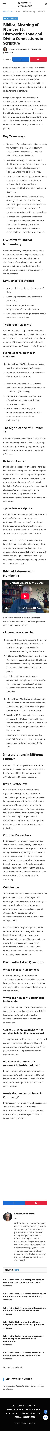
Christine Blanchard (18, 49)
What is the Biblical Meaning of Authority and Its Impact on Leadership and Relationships (23, 1338)
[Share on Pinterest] (38, 59)
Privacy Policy (33, 1409)
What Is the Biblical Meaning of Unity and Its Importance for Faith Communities (23, 1354)
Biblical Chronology (27, 1423)
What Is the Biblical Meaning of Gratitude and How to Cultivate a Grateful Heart (23, 1280)
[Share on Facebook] (20, 59)
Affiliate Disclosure (25, 1417)
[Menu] (4, 4)
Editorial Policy (15, 1409)
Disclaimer (11, 1413)
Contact (31, 1406)
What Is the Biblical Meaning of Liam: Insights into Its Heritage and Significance (23, 1323)
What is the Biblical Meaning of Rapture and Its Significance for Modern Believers (24, 1309)
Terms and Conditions (30, 1413)
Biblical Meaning (29, 12)
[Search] (46, 4)
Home (18, 12)
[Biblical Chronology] (25, 4)
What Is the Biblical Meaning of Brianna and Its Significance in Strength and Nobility (24, 1295)
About (22, 1406)
